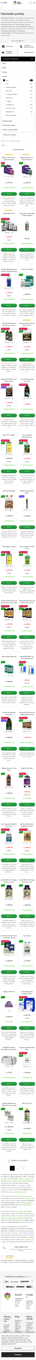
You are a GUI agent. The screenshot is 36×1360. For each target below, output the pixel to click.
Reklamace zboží (7, 1331)
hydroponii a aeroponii (25, 1196)
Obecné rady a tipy (18, 1325)
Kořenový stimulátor (19, 94)
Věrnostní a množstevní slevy (29, 1329)
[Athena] (13, 1281)
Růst (19, 80)
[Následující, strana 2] (18, 1168)
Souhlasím (18, 1355)
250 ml (7, 232)
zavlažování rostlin (21, 1211)
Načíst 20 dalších (19, 1160)
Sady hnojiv (19, 98)
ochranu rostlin (30, 1198)
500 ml (7, 288)
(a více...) (27, 1276)
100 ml (25, 177)
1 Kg (6, 1122)
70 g (7, 1066)
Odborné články (17, 1329)
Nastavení (18, 1348)
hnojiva (8, 1181)
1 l (5, 177)
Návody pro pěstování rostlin (18, 1322)
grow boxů (4, 1179)
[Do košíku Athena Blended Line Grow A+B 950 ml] (27, 693)
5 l (9, 177)
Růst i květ (19, 91)
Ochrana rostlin (19, 108)
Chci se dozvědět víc (17, 41)
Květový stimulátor (19, 87)
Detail (9, 194)
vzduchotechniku (17, 1181)
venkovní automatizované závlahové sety (12, 1218)
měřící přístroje (28, 1203)
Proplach (19, 101)
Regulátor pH (19, 112)
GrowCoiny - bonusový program (29, 1324)
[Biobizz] (22, 1286)
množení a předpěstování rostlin (18, 1192)
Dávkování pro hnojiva (18, 1332)
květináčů (27, 1179)
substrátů (21, 1179)
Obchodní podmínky (7, 1325)
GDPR (5, 1328)
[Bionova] (24, 1281)
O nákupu (6, 1329)
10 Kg (11, 1122)
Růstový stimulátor (19, 115)
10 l (30, 288)
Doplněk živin (19, 105)
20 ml (25, 510)
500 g (25, 1067)
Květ (19, 84)
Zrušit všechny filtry (18, 149)
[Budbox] (12, 1286)
